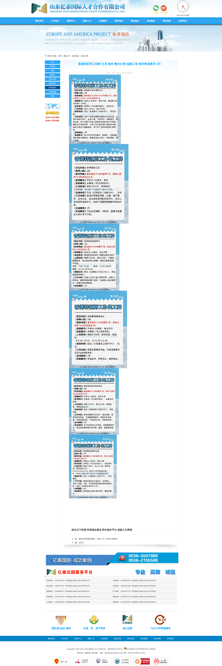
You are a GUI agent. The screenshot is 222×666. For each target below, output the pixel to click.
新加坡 (52, 66)
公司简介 (55, 20)
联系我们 (183, 20)
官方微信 (156, 13)
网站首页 (39, 20)
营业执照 (152, 649)
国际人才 (87, 20)
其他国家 (52, 92)
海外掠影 (167, 20)
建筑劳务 (52, 83)
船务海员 (119, 20)
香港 (52, 96)
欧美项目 (75, 56)
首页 (60, 56)
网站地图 (95, 653)
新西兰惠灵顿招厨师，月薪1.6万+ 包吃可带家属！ (99, 539)
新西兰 (52, 75)
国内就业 (135, 20)
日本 (52, 62)
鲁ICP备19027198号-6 (115, 649)
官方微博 (164, 13)
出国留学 (103, 20)
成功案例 (151, 20)
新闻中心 (71, 20)
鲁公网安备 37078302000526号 (138, 649)
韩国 (52, 70)
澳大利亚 (52, 79)
